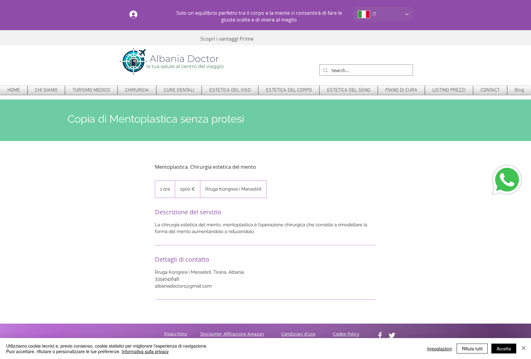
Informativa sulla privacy (145, 351)
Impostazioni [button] (439, 348)
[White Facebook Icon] (380, 335)
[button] (137, 90)
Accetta (504, 348)
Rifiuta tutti (472, 348)
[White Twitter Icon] (391, 335)
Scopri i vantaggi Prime (227, 38)
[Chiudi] (523, 348)
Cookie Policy (346, 334)
